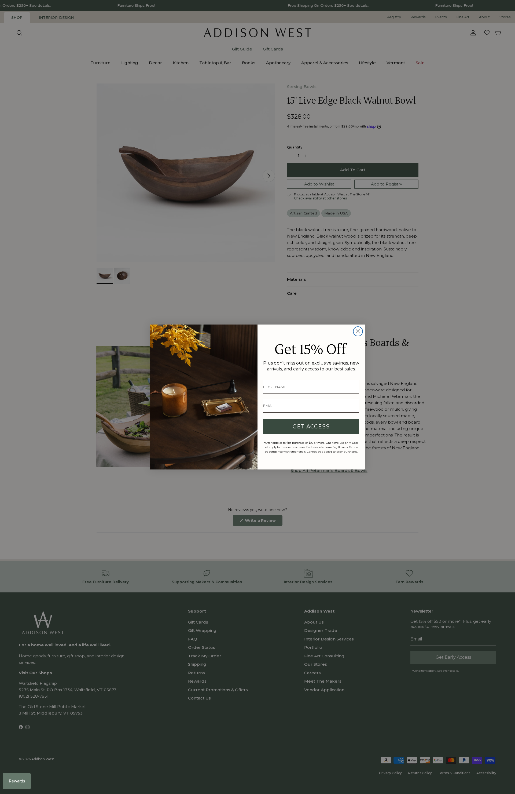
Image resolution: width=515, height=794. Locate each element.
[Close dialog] (358, 331)
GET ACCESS (311, 426)
